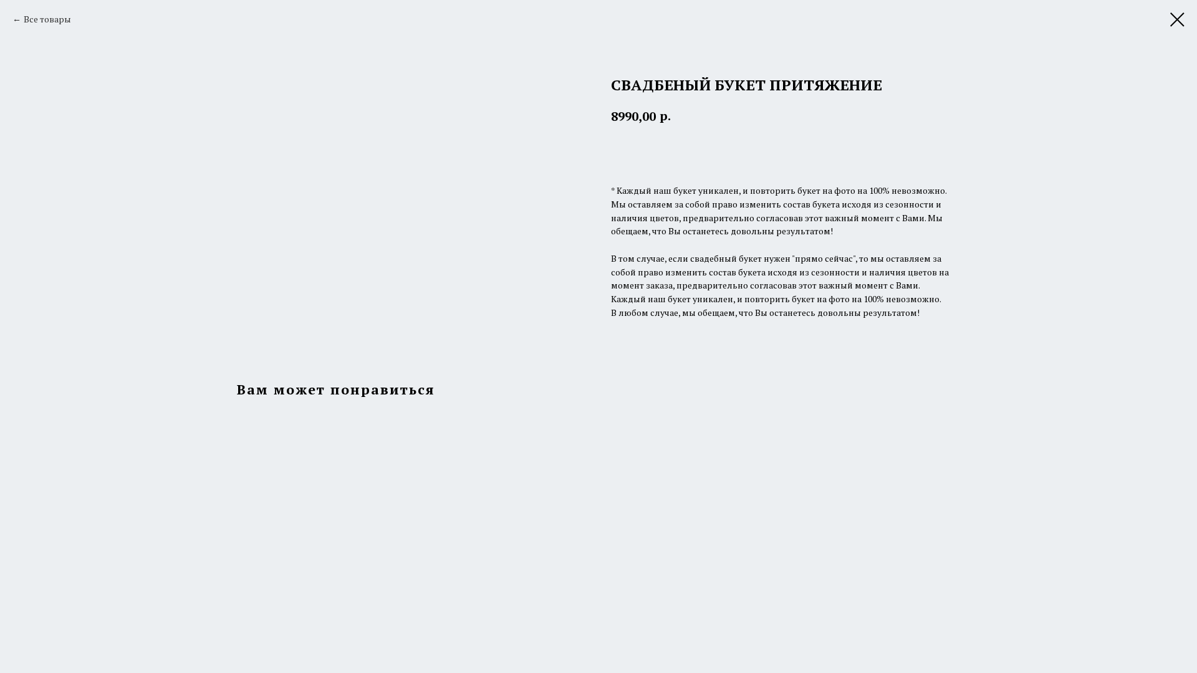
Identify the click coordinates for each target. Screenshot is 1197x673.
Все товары (47, 19)
